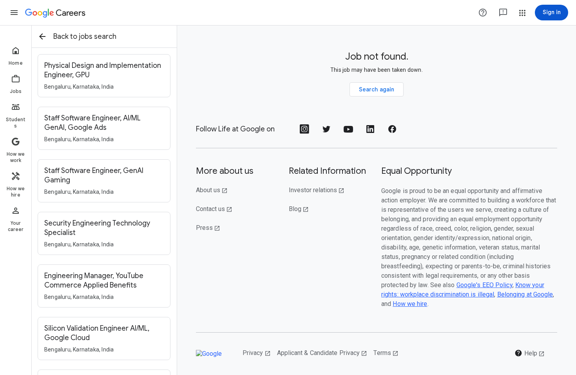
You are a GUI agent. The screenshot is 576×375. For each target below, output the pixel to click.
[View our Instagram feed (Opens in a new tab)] (304, 131)
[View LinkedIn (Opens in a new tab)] (370, 131)
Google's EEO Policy (484, 285)
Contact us (214, 209)
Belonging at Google (525, 294)
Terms (385, 353)
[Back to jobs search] (42, 36)
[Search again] (377, 89)
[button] (14, 12)
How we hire (410, 304)
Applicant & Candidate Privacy (322, 353)
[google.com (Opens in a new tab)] (213, 353)
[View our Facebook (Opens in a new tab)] (392, 131)
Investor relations (316, 190)
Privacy (257, 353)
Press (208, 227)
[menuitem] (16, 56)
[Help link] (482, 12)
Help (529, 353)
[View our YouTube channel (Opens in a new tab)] (348, 131)
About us (212, 190)
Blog (299, 209)
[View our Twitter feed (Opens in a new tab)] (326, 131)
